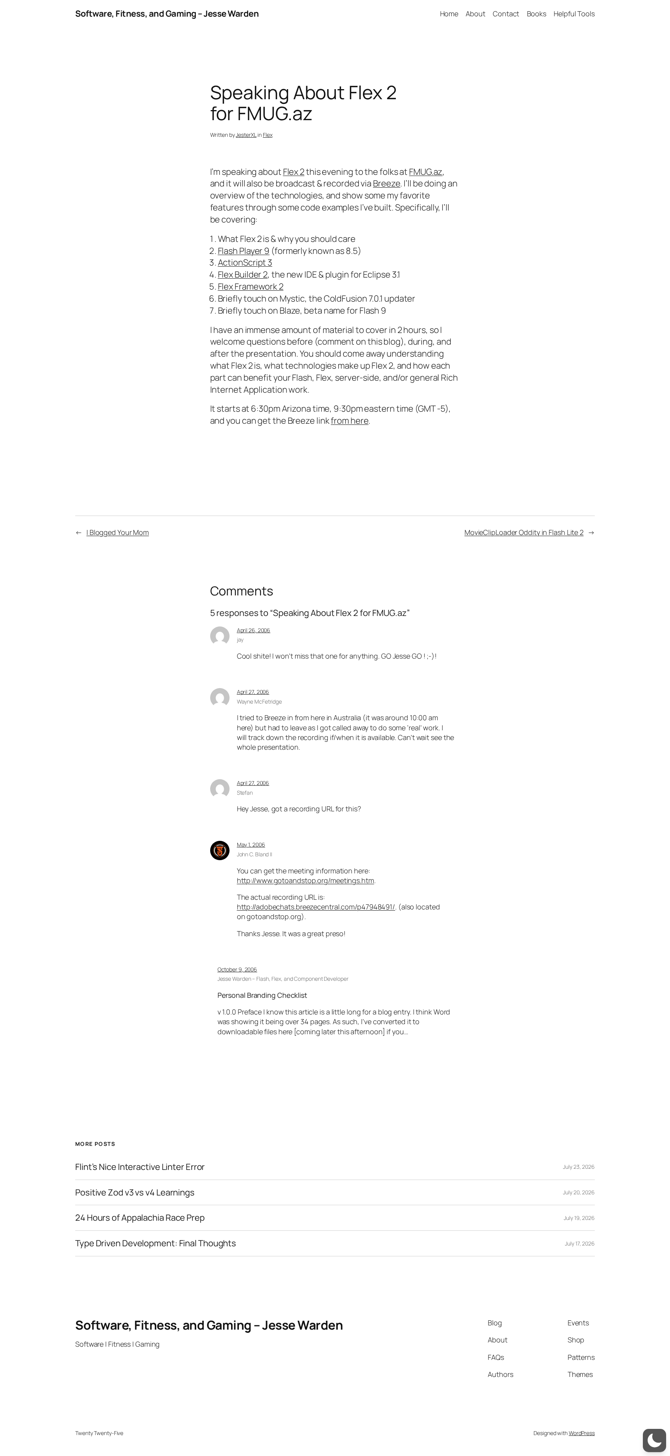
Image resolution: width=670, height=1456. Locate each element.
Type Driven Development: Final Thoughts (155, 1243)
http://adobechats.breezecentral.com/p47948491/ (316, 906)
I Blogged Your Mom (117, 532)
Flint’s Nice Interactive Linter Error (140, 1167)
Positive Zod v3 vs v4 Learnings (135, 1192)
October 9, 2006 (237, 969)
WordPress (582, 1433)
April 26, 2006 (254, 630)
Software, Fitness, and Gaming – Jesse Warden (167, 13)
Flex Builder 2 (243, 274)
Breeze (386, 183)
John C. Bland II (254, 854)
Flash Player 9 (244, 251)
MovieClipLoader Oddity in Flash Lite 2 (524, 532)
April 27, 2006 (253, 691)
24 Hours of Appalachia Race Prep (140, 1218)
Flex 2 (293, 172)
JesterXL (246, 134)
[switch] (654, 1440)
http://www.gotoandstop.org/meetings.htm (305, 880)
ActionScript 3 (245, 262)
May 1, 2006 (251, 844)
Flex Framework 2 (250, 286)
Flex (268, 134)
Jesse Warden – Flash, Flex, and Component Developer (283, 978)
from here (349, 420)
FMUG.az (425, 172)
